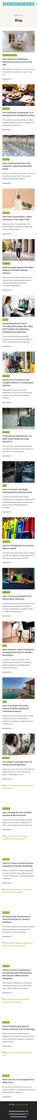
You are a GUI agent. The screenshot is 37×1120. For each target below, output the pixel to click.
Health (5, 319)
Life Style (6, 263)
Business (6, 108)
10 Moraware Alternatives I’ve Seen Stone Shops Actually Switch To (17, 439)
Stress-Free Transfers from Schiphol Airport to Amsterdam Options (17, 383)
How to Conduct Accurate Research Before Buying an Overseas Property (15, 709)
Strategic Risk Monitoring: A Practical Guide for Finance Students (16, 919)
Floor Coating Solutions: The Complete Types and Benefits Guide (17, 166)
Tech (4, 485)
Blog (4, 701)
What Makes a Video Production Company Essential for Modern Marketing (18, 652)
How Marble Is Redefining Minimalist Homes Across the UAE (17, 62)
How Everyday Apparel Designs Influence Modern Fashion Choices (17, 270)
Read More (7, 79)
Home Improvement (9, 55)
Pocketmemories (21, 1104)
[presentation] (18, 41)
